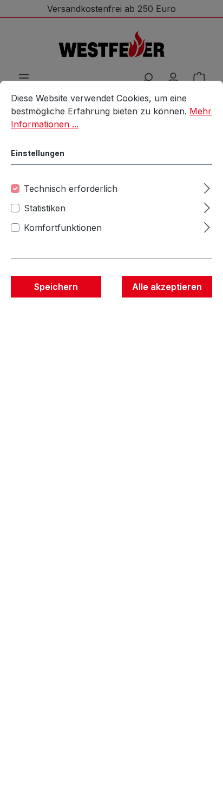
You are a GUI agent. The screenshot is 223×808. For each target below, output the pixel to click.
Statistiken (44, 208)
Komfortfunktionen (63, 227)
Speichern (56, 286)
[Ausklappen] (207, 186)
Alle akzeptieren (167, 286)
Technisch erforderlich (70, 188)
